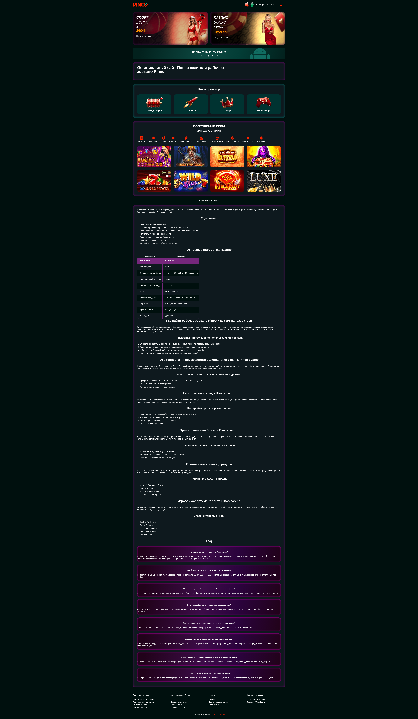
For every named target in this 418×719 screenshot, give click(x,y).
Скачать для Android (209, 55)
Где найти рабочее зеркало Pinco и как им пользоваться (165, 227)
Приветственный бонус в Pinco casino (157, 237)
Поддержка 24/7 (214, 704)
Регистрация (262, 5)
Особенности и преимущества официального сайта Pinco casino (169, 231)
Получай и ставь (143, 36)
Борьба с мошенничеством (218, 702)
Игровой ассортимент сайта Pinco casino (158, 243)
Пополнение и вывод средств (153, 240)
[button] (414, 709)
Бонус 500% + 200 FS (209, 200)
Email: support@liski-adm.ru (256, 699)
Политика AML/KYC (140, 707)
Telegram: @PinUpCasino (256, 702)
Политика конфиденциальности (144, 702)
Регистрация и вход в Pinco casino (155, 234)
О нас (173, 699)
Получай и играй (221, 37)
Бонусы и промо (177, 704)
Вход (272, 5)
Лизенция (212, 699)
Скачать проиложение (179, 702)
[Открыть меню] (281, 4)
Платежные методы (178, 707)
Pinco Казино (219, 714)
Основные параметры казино (153, 224)
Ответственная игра (140, 704)
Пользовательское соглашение (144, 699)
